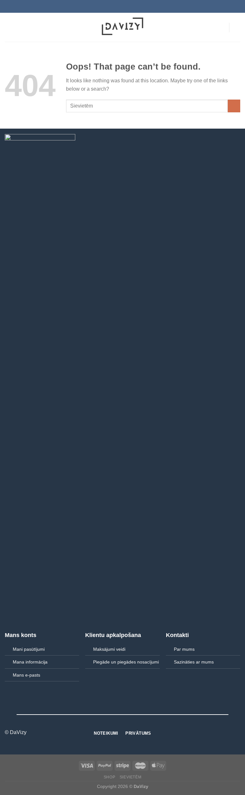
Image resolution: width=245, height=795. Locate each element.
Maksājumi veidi (109, 649)
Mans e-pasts (26, 675)
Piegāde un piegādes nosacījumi (126, 662)
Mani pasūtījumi (29, 649)
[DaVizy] (122, 27)
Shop (109, 777)
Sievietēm (131, 777)
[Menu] (8, 27)
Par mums (184, 649)
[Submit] (234, 106)
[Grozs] (237, 27)
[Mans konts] (221, 27)
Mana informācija (30, 661)
